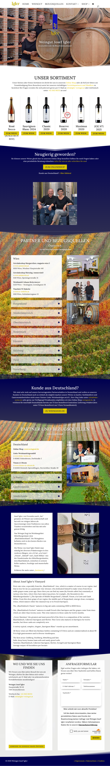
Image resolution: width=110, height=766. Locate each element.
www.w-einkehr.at (21, 291)
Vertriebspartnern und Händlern (80, 85)
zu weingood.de (55, 411)
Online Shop (71, 83)
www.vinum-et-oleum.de (24, 465)
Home (25, 4)
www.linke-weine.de (22, 456)
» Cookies (101, 761)
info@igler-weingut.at (76, 88)
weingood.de (87, 400)
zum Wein (11, 133)
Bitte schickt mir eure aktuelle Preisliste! (80, 709)
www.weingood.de (31, 449)
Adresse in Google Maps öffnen (26, 746)
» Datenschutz (90, 761)
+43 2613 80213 (54, 90)
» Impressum (79, 761)
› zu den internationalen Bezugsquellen (55, 249)
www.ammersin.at (21, 266)
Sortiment (39, 570)
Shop (85, 4)
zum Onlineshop (55, 167)
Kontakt (71, 4)
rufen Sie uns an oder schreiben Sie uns (70, 161)
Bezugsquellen (54, 4)
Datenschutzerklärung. (88, 725)
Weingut (37, 4)
